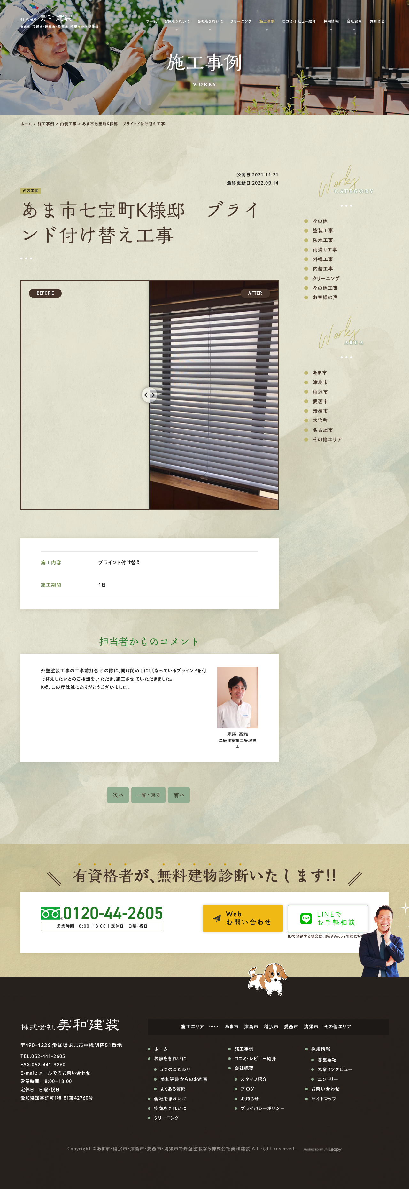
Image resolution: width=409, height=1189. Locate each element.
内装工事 (68, 124)
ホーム (26, 124)
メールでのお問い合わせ (65, 1073)
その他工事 (325, 288)
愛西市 (320, 401)
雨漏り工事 (325, 249)
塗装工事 (323, 230)
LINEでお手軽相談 (336, 918)
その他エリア (327, 439)
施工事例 (46, 124)
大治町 (320, 420)
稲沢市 (320, 392)
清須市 (320, 411)
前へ (179, 795)
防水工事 (323, 240)
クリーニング (241, 21)
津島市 (320, 382)
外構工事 (323, 259)
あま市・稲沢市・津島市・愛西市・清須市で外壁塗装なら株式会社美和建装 (173, 1149)
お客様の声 (325, 297)
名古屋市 (323, 430)
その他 (320, 221)
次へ (118, 795)
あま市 (320, 372)
